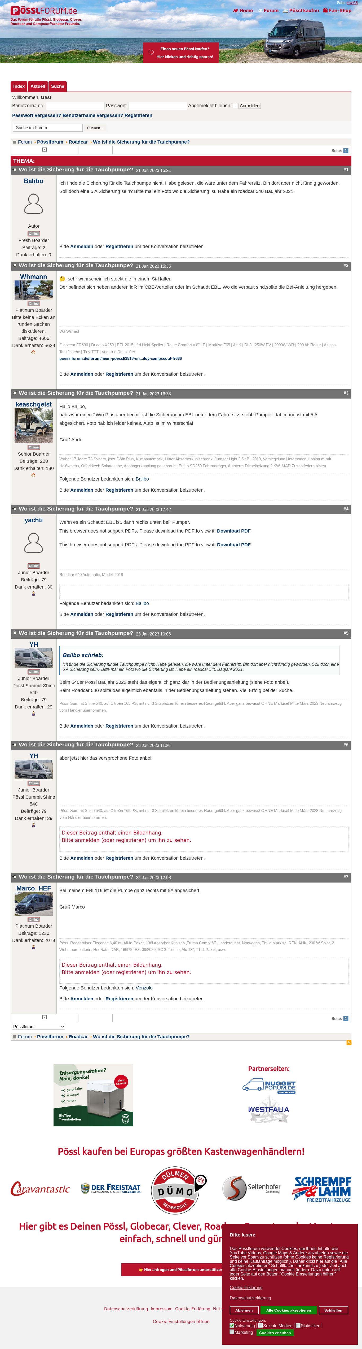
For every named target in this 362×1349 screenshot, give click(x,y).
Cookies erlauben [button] (275, 1333)
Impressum (162, 1308)
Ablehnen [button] (244, 1310)
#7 (346, 876)
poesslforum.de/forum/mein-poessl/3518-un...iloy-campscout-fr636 (120, 358)
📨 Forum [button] (268, 10)
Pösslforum (50, 142)
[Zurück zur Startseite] (44, 10)
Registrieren (138, 115)
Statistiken (310, 1326)
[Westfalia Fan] (269, 1109)
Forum (25, 142)
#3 (346, 393)
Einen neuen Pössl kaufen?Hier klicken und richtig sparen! (185, 52)
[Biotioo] (93, 1094)
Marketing (244, 1332)
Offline (34, 234)
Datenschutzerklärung (126, 1308)
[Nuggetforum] (268, 1085)
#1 (346, 169)
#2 (346, 265)
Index (19, 86)
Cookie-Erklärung (192, 1308)
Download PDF (234, 531)
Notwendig (245, 1326)
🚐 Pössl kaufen (300, 10)
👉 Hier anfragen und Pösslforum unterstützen (181, 1269)
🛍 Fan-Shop (337, 10)
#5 (346, 633)
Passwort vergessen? (36, 115)
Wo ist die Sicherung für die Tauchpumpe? (141, 142)
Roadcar (78, 142)
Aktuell (37, 86)
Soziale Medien (278, 1326)
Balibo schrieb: (83, 655)
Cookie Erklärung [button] (246, 1287)
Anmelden (81, 246)
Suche (57, 86)
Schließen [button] (333, 1310)
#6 (346, 744)
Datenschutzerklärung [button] (250, 1298)
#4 (346, 508)
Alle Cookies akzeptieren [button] (288, 1310)
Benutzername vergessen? (93, 115)
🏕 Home (243, 10)
